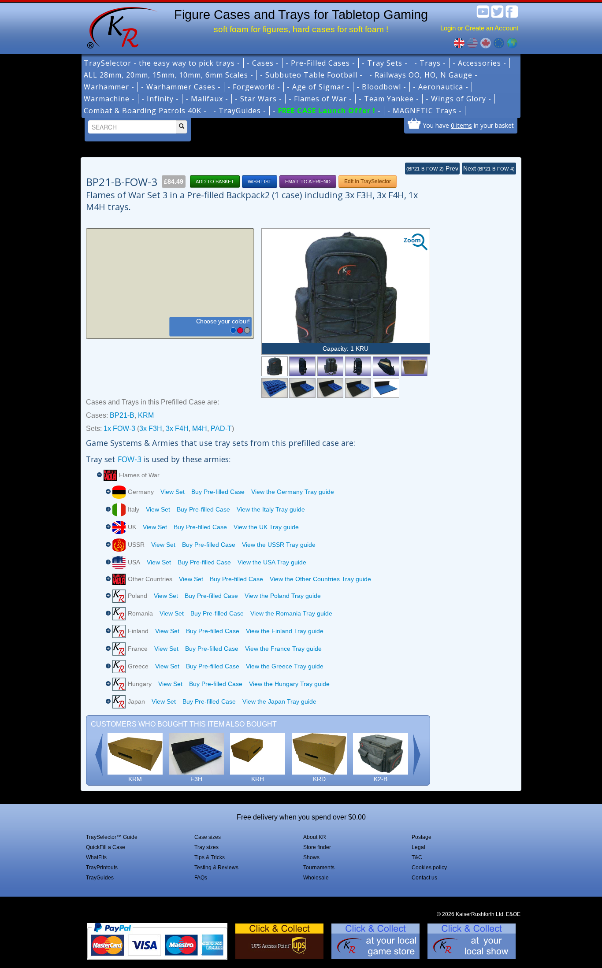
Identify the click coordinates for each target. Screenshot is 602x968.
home (119, 26)
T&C (417, 857)
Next (489, 168)
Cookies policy (429, 867)
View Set (172, 491)
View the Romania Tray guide (291, 613)
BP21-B (122, 415)
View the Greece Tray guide (284, 666)
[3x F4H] (330, 388)
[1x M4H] (358, 388)
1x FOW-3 (119, 428)
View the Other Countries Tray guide (320, 578)
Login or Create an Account (479, 28)
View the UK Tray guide (266, 526)
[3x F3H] (302, 388)
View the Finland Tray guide (284, 630)
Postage (421, 837)
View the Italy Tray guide (271, 509)
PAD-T (221, 428)
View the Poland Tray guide (283, 595)
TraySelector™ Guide (111, 837)
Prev (432, 168)
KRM (146, 415)
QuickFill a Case (105, 847)
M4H (199, 428)
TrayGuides (100, 878)
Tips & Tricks (209, 857)
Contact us (424, 878)
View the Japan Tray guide (279, 701)
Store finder (317, 847)
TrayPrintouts (102, 867)
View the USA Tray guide (272, 562)
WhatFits (96, 857)
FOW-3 (129, 459)
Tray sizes (206, 847)
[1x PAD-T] (386, 388)
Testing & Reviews (216, 867)
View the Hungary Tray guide (289, 683)
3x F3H (150, 428)
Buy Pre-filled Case (218, 491)
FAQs (200, 878)
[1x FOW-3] (274, 388)
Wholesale (316, 878)
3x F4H (177, 428)
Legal (418, 847)
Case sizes (207, 837)
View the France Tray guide (283, 648)
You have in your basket (468, 125)
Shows (311, 857)
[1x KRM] (414, 366)
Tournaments (318, 867)
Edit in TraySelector (367, 181)
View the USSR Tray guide (279, 544)
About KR (314, 837)
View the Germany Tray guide (292, 491)
